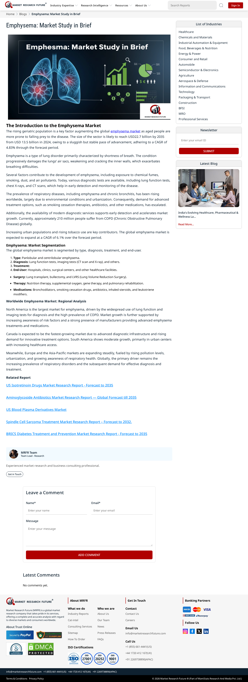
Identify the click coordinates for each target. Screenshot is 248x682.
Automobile (187, 65)
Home (10, 14)
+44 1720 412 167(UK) (138, 653)
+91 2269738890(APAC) (139, 659)
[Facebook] (192, 631)
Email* (95, 503)
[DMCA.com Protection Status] (41, 649)
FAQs (100, 639)
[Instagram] (185, 631)
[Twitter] (199, 631)
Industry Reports (78, 613)
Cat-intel (73, 620)
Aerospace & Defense (193, 81)
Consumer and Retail (193, 59)
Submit (208, 151)
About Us (141, 5)
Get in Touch (14, 474)
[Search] (221, 5)
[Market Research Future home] (26, 5)
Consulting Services (80, 626)
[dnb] (16, 649)
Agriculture (186, 75)
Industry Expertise (62, 5)
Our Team (103, 620)
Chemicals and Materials (195, 37)
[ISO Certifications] (93, 657)
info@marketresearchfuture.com (145, 633)
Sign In (235, 5)
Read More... (186, 224)
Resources (121, 5)
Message (32, 521)
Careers (130, 620)
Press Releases (106, 633)
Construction (188, 103)
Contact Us (132, 613)
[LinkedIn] (206, 631)
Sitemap (73, 633)
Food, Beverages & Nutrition (198, 48)
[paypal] (20, 634)
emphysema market (125, 131)
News (100, 626)
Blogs (23, 14)
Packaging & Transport (194, 97)
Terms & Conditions (16, 678)
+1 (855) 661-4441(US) (138, 646)
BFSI (181, 108)
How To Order (76, 639)
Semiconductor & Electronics (198, 70)
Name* (31, 503)
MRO (182, 114)
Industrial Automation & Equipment (203, 43)
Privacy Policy (36, 678)
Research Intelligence (94, 5)
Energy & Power (190, 54)
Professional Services (193, 119)
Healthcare (186, 32)
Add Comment (89, 555)
